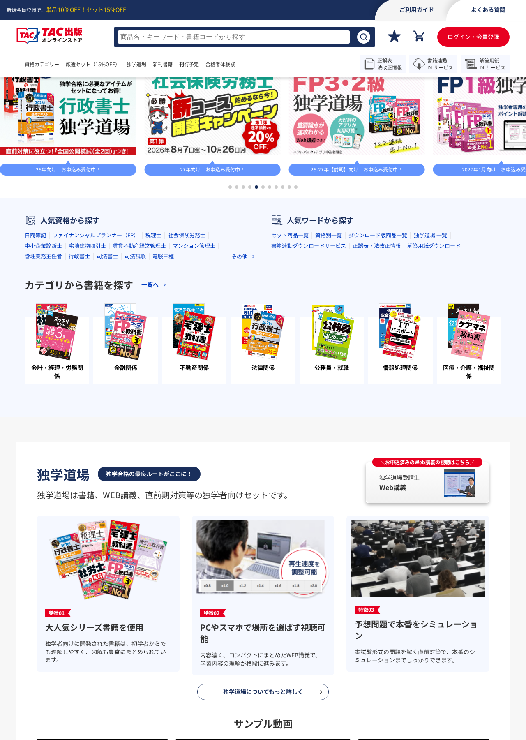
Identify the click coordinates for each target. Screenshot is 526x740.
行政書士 (79, 333)
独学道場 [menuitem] (153, 64)
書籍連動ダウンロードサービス (308, 322)
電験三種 (163, 333)
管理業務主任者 (43, 333)
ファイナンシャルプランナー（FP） (96, 312)
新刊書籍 (187, 64)
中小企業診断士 (43, 322)
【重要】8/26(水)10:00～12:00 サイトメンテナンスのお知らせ (290, 88)
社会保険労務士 (186, 312)
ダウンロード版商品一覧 (377, 312)
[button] (230, 264)
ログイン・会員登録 (473, 36)
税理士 (153, 312)
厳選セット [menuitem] (101, 64)
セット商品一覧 (290, 312)
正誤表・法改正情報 (377, 322)
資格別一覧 (328, 312)
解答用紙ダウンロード (434, 322)
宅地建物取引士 (87, 322)
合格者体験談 (245, 64)
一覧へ (452, 121)
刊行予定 (214, 64)
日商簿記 (35, 312)
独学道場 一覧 (430, 312)
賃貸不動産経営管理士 (139, 322)
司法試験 (135, 333)
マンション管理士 (194, 322)
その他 (239, 333)
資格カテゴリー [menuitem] (42, 64)
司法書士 (107, 333)
